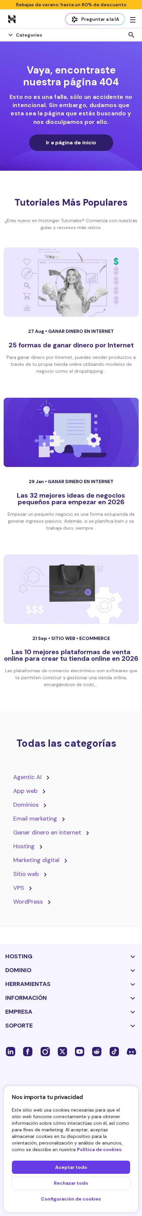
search (131, 35)
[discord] (131, 1051)
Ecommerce (94, 638)
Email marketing (35, 819)
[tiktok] (114, 1051)
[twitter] (62, 1051)
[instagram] (45, 1051)
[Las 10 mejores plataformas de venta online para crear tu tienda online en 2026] (71, 589)
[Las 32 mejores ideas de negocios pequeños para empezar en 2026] (71, 432)
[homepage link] (12, 18)
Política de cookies (99, 1149)
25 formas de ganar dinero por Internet (71, 345)
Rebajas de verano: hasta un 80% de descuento (71, 5)
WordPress (28, 902)
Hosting (24, 846)
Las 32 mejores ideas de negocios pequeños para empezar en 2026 (71, 498)
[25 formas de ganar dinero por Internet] (71, 282)
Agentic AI (27, 777)
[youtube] (79, 1051)
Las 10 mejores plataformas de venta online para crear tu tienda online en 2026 (71, 655)
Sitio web (63, 638)
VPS (18, 888)
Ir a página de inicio (71, 142)
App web (25, 791)
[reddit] (96, 1051)
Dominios (26, 805)
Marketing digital (36, 860)
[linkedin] (10, 1051)
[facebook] (27, 1051)
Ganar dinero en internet (81, 331)
